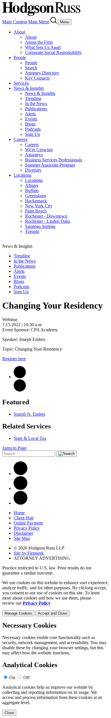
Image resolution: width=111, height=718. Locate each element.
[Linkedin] (20, 473)
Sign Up (32, 134)
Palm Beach (36, 211)
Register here (14, 358)
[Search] (54, 21)
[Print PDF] (20, 376)
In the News (36, 103)
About (19, 32)
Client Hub (24, 517)
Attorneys (34, 154)
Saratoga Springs (40, 226)
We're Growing (39, 149)
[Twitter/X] (20, 488)
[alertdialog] (55, 669)
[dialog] (55, 598)
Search (31, 67)
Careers (20, 139)
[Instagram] (20, 503)
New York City (38, 205)
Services (21, 83)
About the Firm (39, 42)
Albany (31, 185)
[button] (20, 390)
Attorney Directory (42, 72)
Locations (22, 175)
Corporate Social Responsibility (53, 52)
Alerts (30, 113)
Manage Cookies (18, 613)
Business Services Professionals (53, 159)
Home (19, 512)
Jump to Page (14, 448)
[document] (55, 669)
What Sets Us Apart (43, 47)
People (20, 57)
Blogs (30, 124)
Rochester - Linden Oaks (47, 221)
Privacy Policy (27, 528)
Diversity (33, 170)
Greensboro (35, 195)
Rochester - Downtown (46, 216)
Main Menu (38, 21)
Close (9, 713)
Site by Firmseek (29, 553)
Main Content (14, 21)
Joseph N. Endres (29, 414)
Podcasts (33, 129)
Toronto (32, 231)
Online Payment (28, 523)
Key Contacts (37, 78)
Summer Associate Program (50, 165)
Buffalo (32, 190)
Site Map (22, 538)
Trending (33, 98)
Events (31, 118)
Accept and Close (52, 613)
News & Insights (29, 88)
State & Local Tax (30, 438)
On (12, 677)
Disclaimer (23, 533)
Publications (36, 108)
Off (26, 677)
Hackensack (36, 200)
